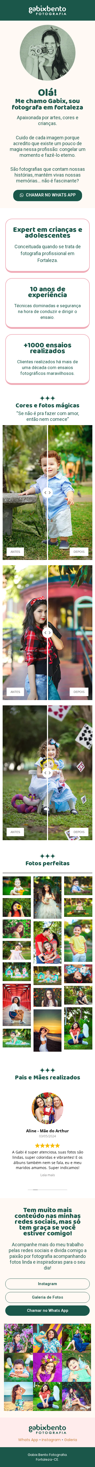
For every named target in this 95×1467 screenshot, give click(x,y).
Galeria (70, 1439)
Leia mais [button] (47, 1175)
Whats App (28, 1439)
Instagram (51, 1439)
